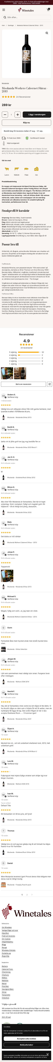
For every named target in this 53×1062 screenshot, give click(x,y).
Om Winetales (7, 927)
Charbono (5, 975)
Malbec (4, 978)
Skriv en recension (23, 384)
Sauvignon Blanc (8, 989)
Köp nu (26, 122)
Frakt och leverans (8, 936)
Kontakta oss (6, 953)
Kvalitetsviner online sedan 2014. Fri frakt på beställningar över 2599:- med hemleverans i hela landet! (26, 2)
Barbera (5, 966)
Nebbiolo (5, 980)
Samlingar (11, 25)
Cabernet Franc (7, 969)
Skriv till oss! (6, 1017)
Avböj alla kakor (26, 1045)
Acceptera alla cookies (26, 1039)
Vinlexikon (5, 998)
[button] (48, 9)
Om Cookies (6, 939)
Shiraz (4, 992)
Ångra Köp (5, 956)
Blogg (4, 944)
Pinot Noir (5, 986)
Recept (4, 947)
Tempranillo (6, 995)
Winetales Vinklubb (8, 950)
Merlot (4, 983)
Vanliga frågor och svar (10, 930)
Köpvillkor (5, 933)
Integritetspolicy (7, 942)
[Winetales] (26, 9)
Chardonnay (6, 972)
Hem (3, 25)
